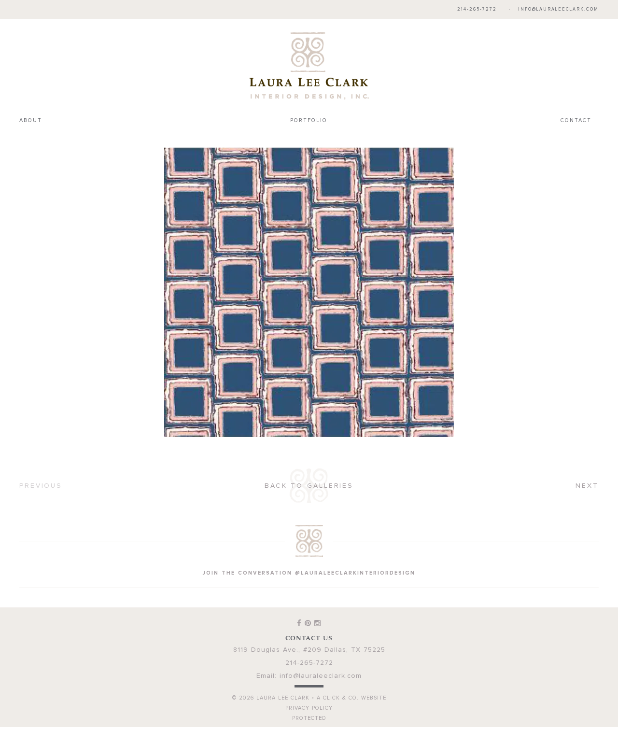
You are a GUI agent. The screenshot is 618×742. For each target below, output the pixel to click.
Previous (40, 485)
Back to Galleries (309, 485)
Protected (309, 718)
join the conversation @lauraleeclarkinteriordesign (309, 573)
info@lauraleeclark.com (558, 9)
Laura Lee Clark (309, 65)
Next (587, 485)
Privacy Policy (309, 708)
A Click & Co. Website (351, 698)
